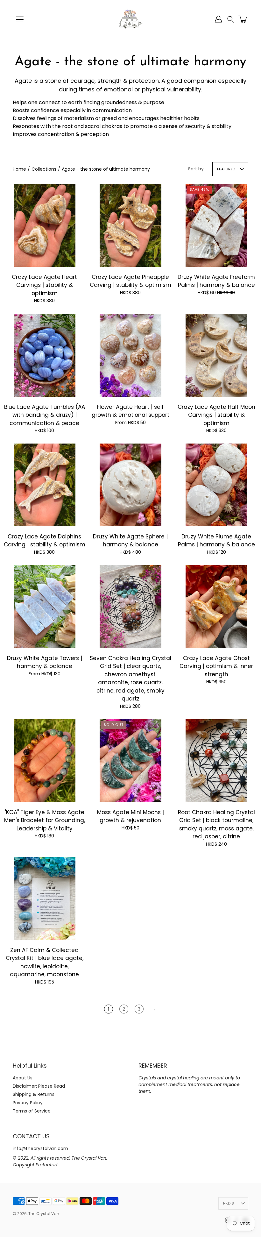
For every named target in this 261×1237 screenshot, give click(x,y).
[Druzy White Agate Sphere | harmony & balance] (130, 485)
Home (19, 169)
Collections (44, 169)
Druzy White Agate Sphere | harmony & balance (130, 541)
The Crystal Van (43, 1213)
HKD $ (228, 1203)
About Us (22, 1078)
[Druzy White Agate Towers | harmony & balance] (45, 606)
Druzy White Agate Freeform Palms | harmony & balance (216, 281)
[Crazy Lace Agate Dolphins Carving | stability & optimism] (45, 485)
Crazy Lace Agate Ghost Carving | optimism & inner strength (216, 666)
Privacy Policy (28, 1102)
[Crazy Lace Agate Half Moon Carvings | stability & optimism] (216, 355)
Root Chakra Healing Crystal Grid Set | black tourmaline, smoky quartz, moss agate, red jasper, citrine (216, 824)
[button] (230, 19)
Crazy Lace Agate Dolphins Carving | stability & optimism (44, 541)
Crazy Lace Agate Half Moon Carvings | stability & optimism (216, 415)
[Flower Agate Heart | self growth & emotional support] (130, 355)
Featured (226, 169)
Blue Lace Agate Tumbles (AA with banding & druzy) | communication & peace (44, 415)
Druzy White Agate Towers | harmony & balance (44, 662)
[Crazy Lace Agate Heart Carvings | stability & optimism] (45, 225)
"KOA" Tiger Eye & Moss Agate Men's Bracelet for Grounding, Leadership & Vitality (44, 820)
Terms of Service (32, 1111)
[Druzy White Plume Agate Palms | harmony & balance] (216, 485)
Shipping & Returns (33, 1094)
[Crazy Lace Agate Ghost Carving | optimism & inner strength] (216, 606)
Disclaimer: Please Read (39, 1086)
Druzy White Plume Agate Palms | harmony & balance (216, 541)
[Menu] (20, 19)
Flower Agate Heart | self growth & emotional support (130, 411)
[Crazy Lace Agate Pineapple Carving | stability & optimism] (130, 225)
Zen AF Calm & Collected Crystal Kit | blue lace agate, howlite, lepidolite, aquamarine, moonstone (44, 962)
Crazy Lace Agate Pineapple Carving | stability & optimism (130, 281)
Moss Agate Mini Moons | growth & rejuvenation (130, 816)
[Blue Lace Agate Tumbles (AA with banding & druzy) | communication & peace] (45, 355)
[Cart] (243, 19)
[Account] (218, 19)
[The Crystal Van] (130, 19)
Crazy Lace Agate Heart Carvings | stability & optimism (44, 285)
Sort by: (196, 169)
